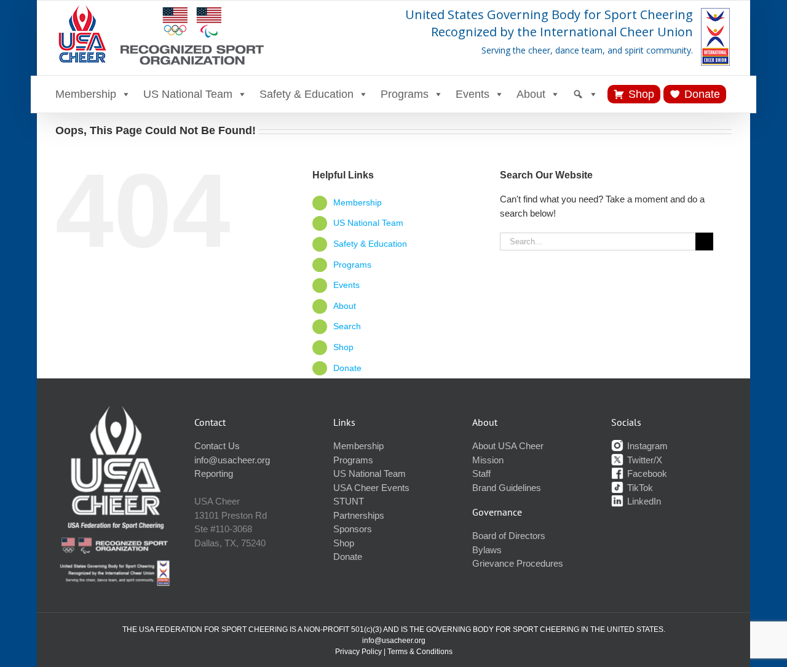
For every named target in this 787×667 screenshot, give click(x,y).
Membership (85, 94)
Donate (702, 94)
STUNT (348, 501)
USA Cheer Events (371, 487)
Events (472, 94)
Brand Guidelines (506, 487)
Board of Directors (508, 535)
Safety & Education (306, 94)
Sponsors (352, 529)
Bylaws (487, 550)
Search (347, 326)
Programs (405, 94)
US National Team (187, 94)
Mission (488, 460)
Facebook (646, 473)
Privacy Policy (358, 651)
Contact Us (217, 446)
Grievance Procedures (517, 563)
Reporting (213, 473)
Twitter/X (643, 460)
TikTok (639, 487)
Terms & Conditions (420, 651)
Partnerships (358, 515)
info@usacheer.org (232, 460)
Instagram (646, 446)
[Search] (585, 94)
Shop (641, 94)
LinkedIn (643, 501)
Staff (481, 473)
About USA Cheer (508, 446)
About (530, 94)
